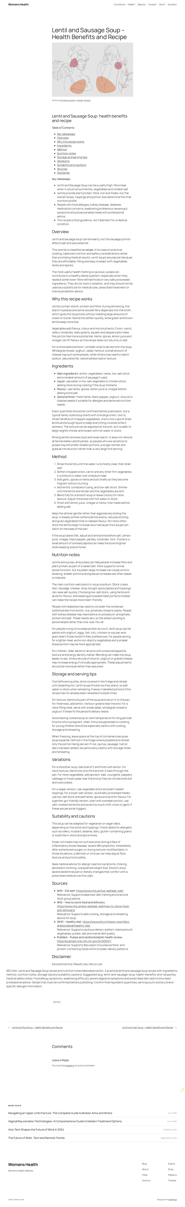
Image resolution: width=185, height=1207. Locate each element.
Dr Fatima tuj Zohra (67, 100)
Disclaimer (63, 173)
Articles (80, 100)
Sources (62, 169)
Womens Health (18, 4)
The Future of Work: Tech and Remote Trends (36, 1137)
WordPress (172, 1199)
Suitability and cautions (71, 165)
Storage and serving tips (72, 157)
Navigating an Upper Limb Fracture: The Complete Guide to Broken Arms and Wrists (60, 1113)
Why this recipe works (70, 142)
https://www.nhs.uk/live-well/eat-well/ (99, 891)
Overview (63, 138)
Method (62, 149)
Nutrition (87, 100)
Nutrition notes (66, 153)
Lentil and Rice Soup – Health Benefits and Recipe (37, 1027)
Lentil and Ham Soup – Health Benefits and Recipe (147, 1027)
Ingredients (64, 145)
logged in (70, 1065)
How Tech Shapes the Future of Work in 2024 (36, 1129)
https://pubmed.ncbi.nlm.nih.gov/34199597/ (84, 941)
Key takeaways (66, 134)
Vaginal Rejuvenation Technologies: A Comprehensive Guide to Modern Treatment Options (65, 1121)
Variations (63, 161)
